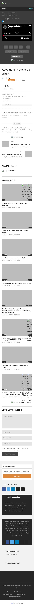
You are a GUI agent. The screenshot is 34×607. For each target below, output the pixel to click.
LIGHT (4, 18)
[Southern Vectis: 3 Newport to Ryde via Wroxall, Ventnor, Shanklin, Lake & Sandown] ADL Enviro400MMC (16, 310)
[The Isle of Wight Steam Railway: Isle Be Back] (17, 272)
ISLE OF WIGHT (7, 96)
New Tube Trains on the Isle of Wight (14, 258)
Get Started (17, 592)
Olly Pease (11, 78)
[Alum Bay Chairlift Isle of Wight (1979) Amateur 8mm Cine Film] (17, 156)
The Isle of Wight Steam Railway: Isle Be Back (16, 283)
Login (31, 8)
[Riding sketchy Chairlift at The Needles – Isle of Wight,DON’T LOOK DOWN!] (17, 327)
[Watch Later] (21, 47)
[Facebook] (4, 489)
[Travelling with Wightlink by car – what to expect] (17, 220)
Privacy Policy (20, 594)
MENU (4, 8)
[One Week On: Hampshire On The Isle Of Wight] (17, 355)
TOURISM (23, 96)
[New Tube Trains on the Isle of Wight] (17, 247)
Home (9, 592)
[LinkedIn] (13, 489)
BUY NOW (17, 476)
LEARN (14, 96)
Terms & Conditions (14, 596)
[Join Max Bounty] (17, 60)
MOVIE (18, 96)
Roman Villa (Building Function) (23, 130)
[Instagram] (18, 489)
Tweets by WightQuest (12, 551)
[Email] (9, 173)
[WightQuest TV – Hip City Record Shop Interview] (17, 192)
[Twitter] (8, 489)
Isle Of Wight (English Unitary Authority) (20, 128)
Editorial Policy (8, 594)
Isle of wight (6, 128)
